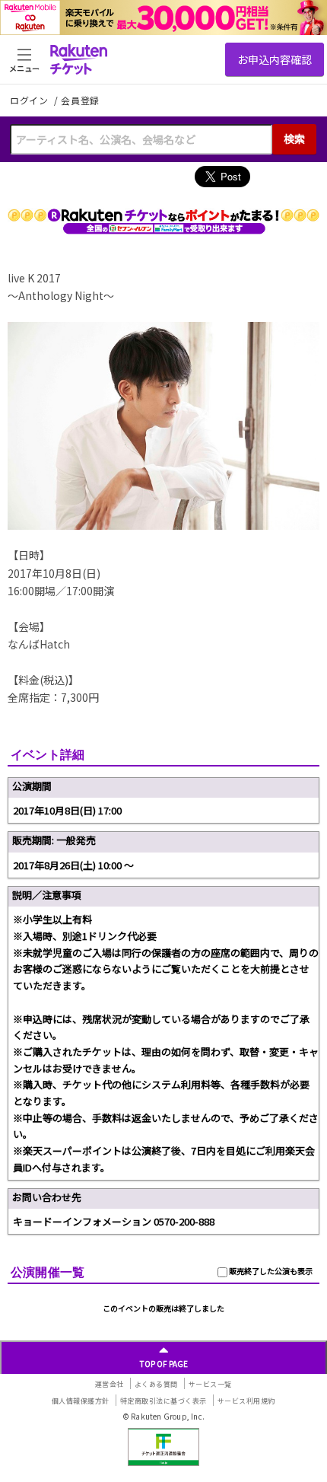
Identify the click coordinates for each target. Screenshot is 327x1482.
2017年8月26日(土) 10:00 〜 (73, 865)
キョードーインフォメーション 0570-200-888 (113, 1221)
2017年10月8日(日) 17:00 (67, 810)
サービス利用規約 (246, 1401)
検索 (294, 138)
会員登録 (80, 100)
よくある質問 (156, 1384)
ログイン (30, 100)
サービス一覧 (210, 1384)
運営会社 (109, 1384)
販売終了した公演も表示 (270, 1270)
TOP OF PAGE (164, 1363)
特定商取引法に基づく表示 (163, 1401)
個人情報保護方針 (81, 1401)
